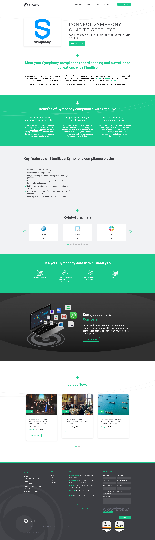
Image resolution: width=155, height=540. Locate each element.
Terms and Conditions (31, 526)
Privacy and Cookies (48, 526)
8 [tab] (87, 244)
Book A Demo (124, 4)
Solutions (78, 4)
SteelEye (31, 429)
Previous (22, 417)
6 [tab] (81, 244)
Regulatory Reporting (31, 491)
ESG (52, 477)
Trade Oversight (29, 483)
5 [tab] (79, 244)
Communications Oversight (32, 486)
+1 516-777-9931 (84, 508)
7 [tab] (84, 244)
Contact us (91, 339)
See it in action (77, 43)
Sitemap (61, 526)
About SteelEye (55, 475)
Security (53, 480)
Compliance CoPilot (30, 481)
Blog (66, 412)
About (89, 4)
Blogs (98, 4)
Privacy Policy (108, 512)
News (30, 412)
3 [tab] (73, 244)
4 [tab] (76, 244)
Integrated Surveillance (32, 478)
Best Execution (28, 488)
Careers (53, 482)
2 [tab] (71, 244)
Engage (107, 4)
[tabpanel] (43, 232)
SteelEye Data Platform (31, 476)
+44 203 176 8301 (84, 504)
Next (133, 417)
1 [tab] (68, 244)
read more (35, 435)
